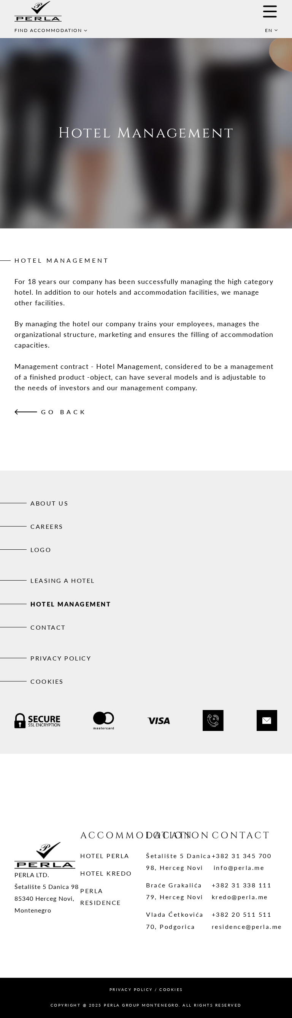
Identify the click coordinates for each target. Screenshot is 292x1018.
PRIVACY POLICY (131, 989)
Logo (40, 549)
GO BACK (64, 411)
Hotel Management (70, 604)
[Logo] (48, 11)
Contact (48, 627)
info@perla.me (239, 867)
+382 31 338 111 (242, 885)
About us (49, 503)
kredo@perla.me (240, 896)
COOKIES (171, 989)
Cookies (47, 681)
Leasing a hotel (62, 580)
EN (269, 30)
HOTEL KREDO (106, 873)
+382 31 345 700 (242, 855)
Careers (46, 526)
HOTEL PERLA (105, 855)
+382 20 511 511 (242, 914)
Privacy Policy (60, 658)
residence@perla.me (247, 926)
